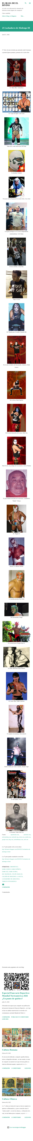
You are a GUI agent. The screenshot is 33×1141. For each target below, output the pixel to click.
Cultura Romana (9, 1050)
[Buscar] (26, 3)
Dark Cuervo (6, 869)
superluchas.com (15, 834)
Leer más (5, 1019)
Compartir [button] (6, 887)
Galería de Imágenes (9, 876)
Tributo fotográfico (9, 881)
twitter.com (21, 837)
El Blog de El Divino (10, 4)
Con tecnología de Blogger (17, 1127)
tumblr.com (28, 837)
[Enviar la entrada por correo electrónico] (3, 885)
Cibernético (14, 866)
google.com (5, 839)
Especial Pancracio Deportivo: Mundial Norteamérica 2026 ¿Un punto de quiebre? (16, 996)
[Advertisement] (16, 950)
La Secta (20, 876)
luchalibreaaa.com (18, 839)
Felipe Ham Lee (17, 874)
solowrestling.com (6, 837)
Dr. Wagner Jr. (7, 874)
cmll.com (26, 839)
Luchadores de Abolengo (10, 879)
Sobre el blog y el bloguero (9, 16)
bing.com (11, 839)
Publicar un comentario (20, 1017)
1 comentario (16, 1068)
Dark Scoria (13, 871)
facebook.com (27, 834)
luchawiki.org (15, 837)
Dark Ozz (5, 871)
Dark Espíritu (16, 869)
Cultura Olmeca (9, 1099)
